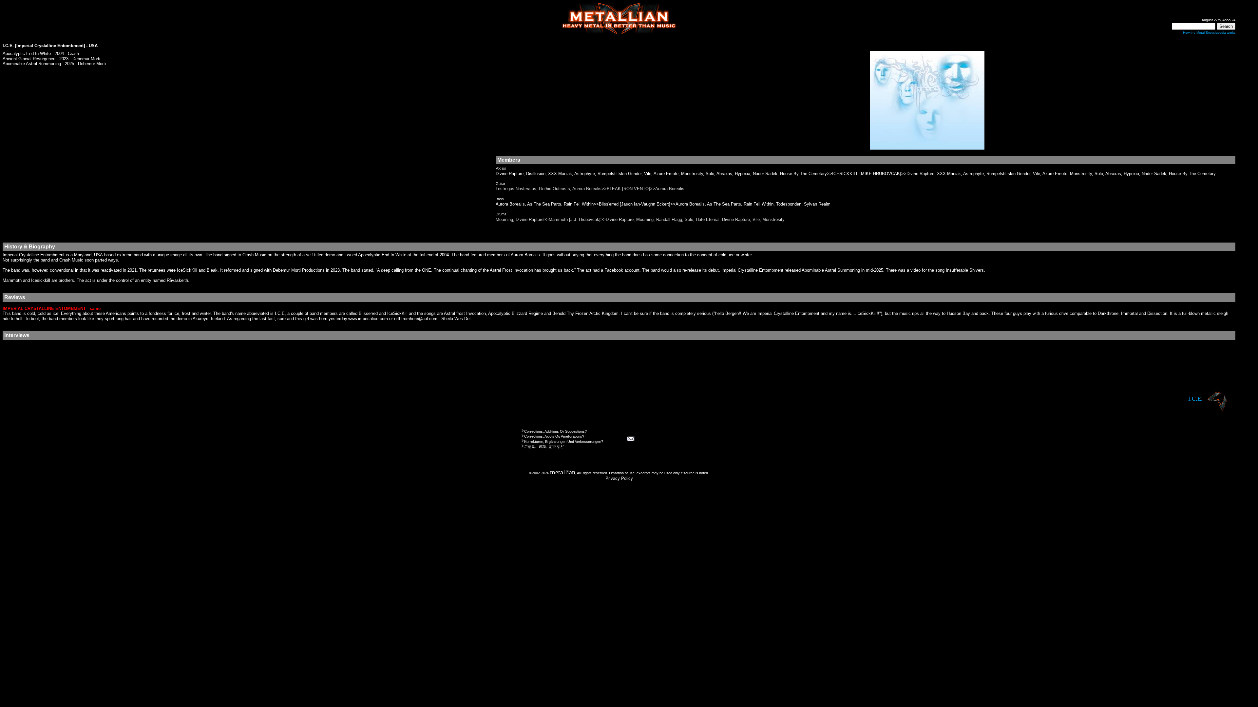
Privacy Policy (619, 478)
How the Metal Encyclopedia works (1209, 32)
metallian (562, 472)
